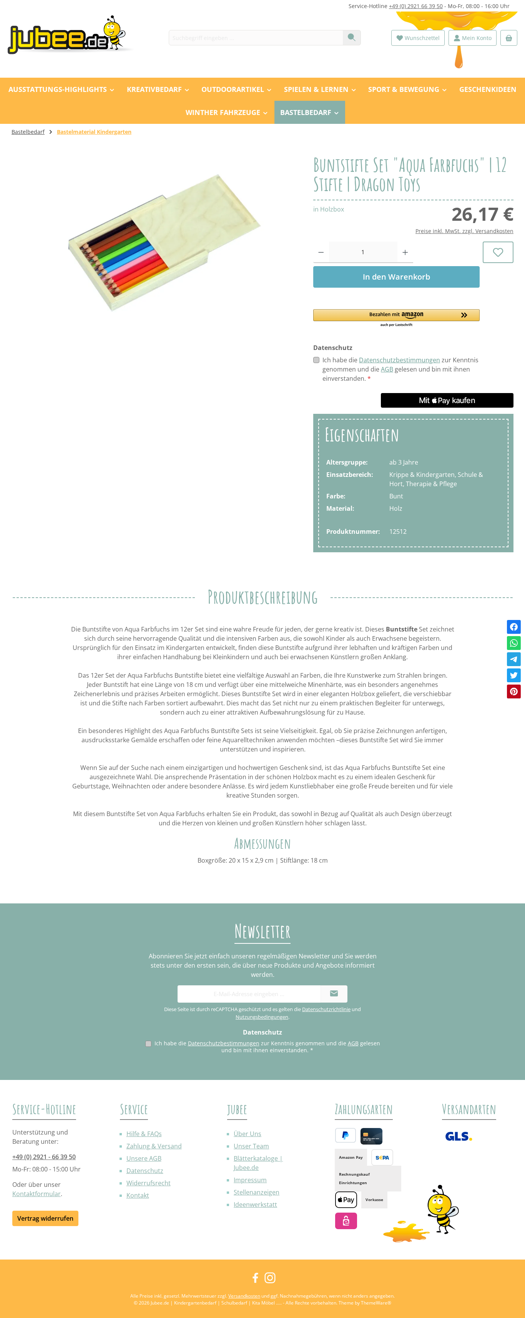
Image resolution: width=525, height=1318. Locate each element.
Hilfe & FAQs (144, 1134)
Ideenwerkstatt (255, 1204)
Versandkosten (244, 1296)
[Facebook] (514, 627)
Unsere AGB (143, 1158)
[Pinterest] (514, 691)
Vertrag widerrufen (45, 1218)
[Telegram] (514, 659)
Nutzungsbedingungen (262, 1016)
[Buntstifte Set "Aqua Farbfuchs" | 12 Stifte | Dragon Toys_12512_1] (154, 237)
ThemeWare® (376, 1303)
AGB (387, 369)
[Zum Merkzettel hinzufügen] (498, 252)
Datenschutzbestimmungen (399, 360)
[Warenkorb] (508, 38)
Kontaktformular (36, 1194)
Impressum (250, 1180)
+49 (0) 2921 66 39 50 (416, 6)
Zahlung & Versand (154, 1146)
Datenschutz (144, 1170)
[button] (396, 318)
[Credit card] (371, 1136)
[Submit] (334, 994)
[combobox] (256, 37)
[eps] (346, 1221)
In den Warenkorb (396, 277)
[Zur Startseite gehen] (75, 37)
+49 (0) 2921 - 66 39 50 (44, 1157)
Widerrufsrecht (148, 1183)
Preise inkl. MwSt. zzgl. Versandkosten (464, 231)
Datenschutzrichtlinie (326, 1009)
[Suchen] (352, 37)
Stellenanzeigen (256, 1192)
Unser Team (251, 1146)
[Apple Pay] (346, 1199)
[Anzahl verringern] (321, 252)
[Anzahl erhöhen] (405, 252)
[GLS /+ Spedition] (458, 1136)
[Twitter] (514, 675)
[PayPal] (345, 1135)
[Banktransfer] (382, 1157)
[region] (155, 237)
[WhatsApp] (514, 643)
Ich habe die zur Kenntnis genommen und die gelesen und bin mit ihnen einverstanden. (400, 369)
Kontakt (137, 1195)
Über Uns (247, 1134)
